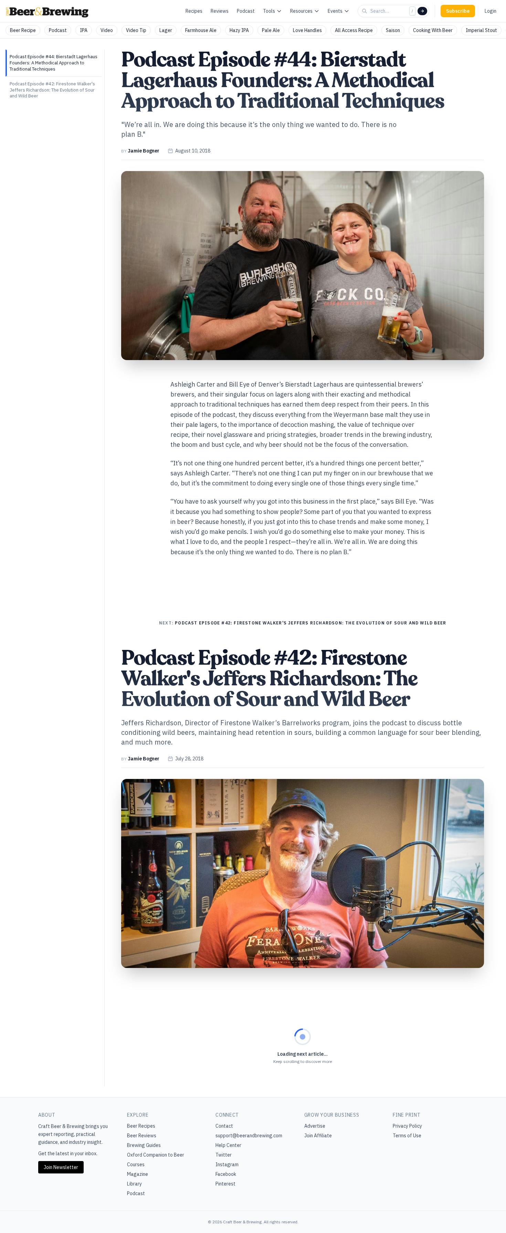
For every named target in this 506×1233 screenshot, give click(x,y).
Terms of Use (407, 1135)
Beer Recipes (141, 1126)
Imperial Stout (481, 30)
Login (490, 11)
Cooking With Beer (433, 30)
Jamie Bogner (143, 151)
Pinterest (225, 1184)
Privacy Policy (407, 1126)
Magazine (137, 1174)
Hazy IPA (239, 30)
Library (134, 1184)
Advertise (314, 1126)
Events (335, 11)
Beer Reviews (141, 1135)
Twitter (223, 1155)
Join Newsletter (61, 1167)
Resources (301, 11)
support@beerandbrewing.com (248, 1135)
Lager (165, 30)
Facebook (225, 1174)
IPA (83, 30)
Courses (136, 1164)
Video (107, 30)
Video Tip (136, 30)
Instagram (227, 1164)
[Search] (422, 11)
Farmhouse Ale (201, 30)
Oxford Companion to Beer (155, 1155)
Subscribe (458, 11)
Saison (393, 30)
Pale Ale (271, 30)
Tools (269, 11)
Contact (224, 1126)
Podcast (246, 11)
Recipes (194, 11)
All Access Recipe (354, 30)
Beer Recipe (23, 30)
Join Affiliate (318, 1135)
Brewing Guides (144, 1145)
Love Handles (307, 30)
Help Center (228, 1145)
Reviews (220, 11)
